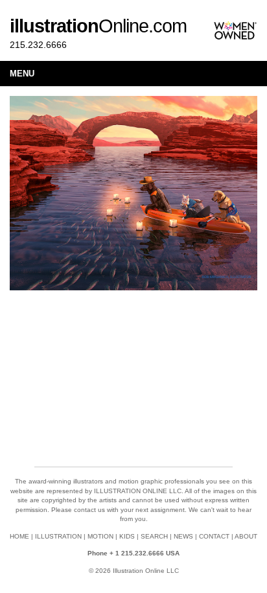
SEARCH (154, 536)
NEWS (183, 536)
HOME (19, 536)
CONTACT (214, 536)
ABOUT (246, 536)
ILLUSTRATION (58, 536)
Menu (22, 73)
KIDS (127, 536)
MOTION (100, 536)
